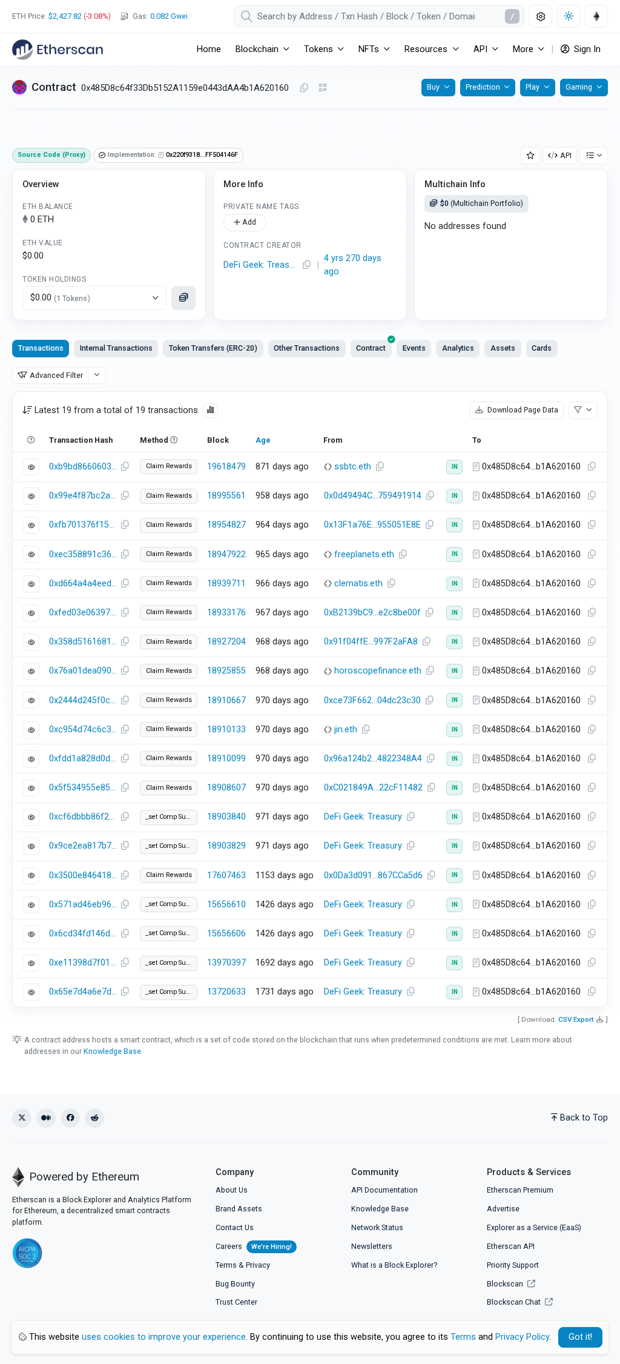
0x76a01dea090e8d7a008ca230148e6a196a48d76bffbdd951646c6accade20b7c (83, 671)
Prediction (483, 86)
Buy (433, 86)
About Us (232, 1189)
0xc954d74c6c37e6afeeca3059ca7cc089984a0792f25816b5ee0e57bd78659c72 (83, 729)
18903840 (226, 817)
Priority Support (513, 1265)
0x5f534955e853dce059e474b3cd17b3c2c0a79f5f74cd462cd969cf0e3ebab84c (83, 788)
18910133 (226, 729)
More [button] (523, 49)
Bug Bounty (235, 1283)
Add (248, 222)
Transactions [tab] (41, 348)
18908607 (226, 788)
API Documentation (384, 1189)
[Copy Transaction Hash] (124, 467)
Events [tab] (414, 348)
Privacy (258, 1265)
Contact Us (235, 1227)
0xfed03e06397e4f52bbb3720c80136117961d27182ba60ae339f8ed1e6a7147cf (83, 613)
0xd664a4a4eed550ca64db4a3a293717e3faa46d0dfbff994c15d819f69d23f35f (83, 583)
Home (209, 49)
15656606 (226, 934)
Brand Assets (239, 1208)
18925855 (226, 671)
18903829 (226, 846)
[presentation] (371, 348)
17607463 (226, 875)
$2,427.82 (65, 16)
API (566, 155)
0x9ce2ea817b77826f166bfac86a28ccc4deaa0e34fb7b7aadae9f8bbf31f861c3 (83, 846)
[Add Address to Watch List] (530, 156)
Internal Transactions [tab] (116, 348)
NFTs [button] (368, 49)
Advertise (503, 1208)
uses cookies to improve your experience (164, 1337)
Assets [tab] (502, 348)
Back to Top (584, 1118)
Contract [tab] (371, 348)
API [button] (480, 49)
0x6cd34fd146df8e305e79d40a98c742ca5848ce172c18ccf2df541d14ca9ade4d (83, 934)
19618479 (226, 467)
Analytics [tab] (458, 348)
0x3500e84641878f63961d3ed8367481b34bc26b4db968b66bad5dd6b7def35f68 (83, 875)
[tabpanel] (310, 699)
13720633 (226, 992)
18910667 (226, 700)
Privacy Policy (522, 1337)
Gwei (169, 16)
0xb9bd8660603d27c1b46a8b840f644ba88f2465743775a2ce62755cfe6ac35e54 (83, 467)
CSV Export (576, 1019)
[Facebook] (70, 1118)
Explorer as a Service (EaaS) (534, 1227)
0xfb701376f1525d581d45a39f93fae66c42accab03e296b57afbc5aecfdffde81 (83, 525)
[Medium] (46, 1118)
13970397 (226, 963)
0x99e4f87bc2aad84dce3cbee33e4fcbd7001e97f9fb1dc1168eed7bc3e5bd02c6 (83, 496)
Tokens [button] (318, 49)
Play (532, 86)
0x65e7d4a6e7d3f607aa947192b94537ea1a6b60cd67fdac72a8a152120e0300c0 (83, 992)
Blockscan (506, 1283)
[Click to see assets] (183, 298)
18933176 (226, 613)
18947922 (226, 554)
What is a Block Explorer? (394, 1265)
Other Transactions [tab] (307, 348)
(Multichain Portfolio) (481, 203)
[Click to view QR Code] (323, 88)
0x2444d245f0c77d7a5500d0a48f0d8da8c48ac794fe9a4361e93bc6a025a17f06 (83, 700)
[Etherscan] (57, 50)
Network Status (377, 1227)
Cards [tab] (542, 348)
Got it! (580, 1337)
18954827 (226, 525)
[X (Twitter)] (21, 1118)
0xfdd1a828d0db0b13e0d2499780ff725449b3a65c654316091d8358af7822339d (83, 758)
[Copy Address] (303, 88)
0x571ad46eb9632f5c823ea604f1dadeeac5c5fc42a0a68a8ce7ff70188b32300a (83, 904)
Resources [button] (425, 49)
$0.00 (60, 298)
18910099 (226, 758)
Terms (226, 1265)
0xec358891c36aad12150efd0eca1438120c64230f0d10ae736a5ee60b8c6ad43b (83, 554)
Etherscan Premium (520, 1189)
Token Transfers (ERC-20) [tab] (213, 348)
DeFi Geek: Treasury (261, 265)
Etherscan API (511, 1246)
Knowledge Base (112, 1051)
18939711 (226, 583)
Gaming (579, 86)
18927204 (226, 642)
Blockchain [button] (257, 49)
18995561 (226, 496)
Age (263, 440)
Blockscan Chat (514, 1301)
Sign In (586, 49)
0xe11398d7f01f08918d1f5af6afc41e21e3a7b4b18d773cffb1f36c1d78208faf (83, 963)
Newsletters (371, 1246)
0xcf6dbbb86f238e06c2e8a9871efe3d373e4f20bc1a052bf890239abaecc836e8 (83, 817)
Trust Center (236, 1301)
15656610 (226, 904)
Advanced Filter (56, 375)
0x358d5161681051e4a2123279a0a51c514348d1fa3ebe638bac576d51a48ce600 (83, 642)
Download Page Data (522, 409)
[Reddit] (94, 1118)
